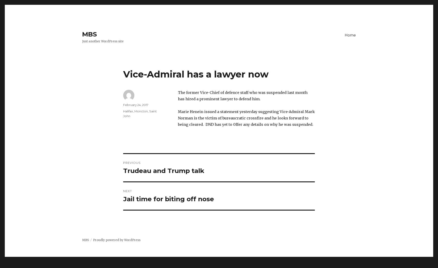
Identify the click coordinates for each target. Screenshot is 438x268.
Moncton (141, 111)
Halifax (128, 111)
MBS (89, 34)
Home (350, 35)
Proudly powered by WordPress (117, 240)
